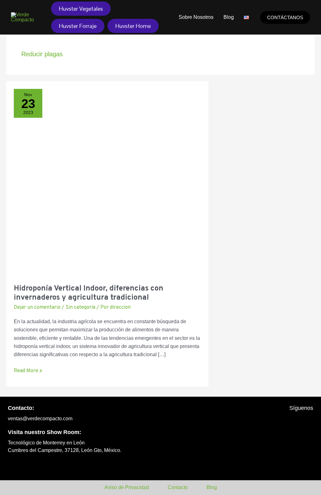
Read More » (28, 370)
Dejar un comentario (37, 307)
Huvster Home (133, 26)
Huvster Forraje (78, 26)
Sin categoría (80, 307)
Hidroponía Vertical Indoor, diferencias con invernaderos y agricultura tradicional (88, 293)
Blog (229, 17)
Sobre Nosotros (196, 17)
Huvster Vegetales (81, 8)
